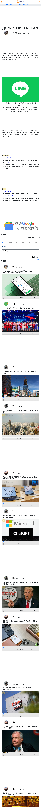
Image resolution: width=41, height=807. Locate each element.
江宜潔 (15, 32)
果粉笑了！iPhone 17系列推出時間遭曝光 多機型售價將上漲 (20, 622)
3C (12, 33)
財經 (24, 4)
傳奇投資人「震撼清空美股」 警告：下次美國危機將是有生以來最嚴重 (20, 727)
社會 (15, 4)
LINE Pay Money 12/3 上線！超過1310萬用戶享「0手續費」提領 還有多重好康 (20, 272)
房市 (12, 368)
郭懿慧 (13, 266)
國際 (32, 4)
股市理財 (13, 304)
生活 (28, 4)
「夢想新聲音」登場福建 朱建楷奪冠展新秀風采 (18, 308)
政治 (20, 4)
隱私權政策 (37, 259)
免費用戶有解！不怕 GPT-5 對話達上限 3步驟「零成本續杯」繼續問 (20, 516)
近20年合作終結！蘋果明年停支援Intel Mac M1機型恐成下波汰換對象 (20, 477)
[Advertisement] (20, 17)
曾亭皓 (13, 366)
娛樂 (11, 4)
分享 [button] (34, 297)
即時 (7, 4)
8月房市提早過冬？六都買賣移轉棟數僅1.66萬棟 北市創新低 (20, 411)
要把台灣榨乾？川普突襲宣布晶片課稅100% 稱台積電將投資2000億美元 (20, 583)
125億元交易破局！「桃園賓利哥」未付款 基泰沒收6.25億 (20, 372)
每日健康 (13, 303)
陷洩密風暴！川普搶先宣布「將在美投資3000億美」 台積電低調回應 (20, 688)
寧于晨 (13, 472)
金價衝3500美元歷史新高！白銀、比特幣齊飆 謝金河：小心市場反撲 (19, 794)
